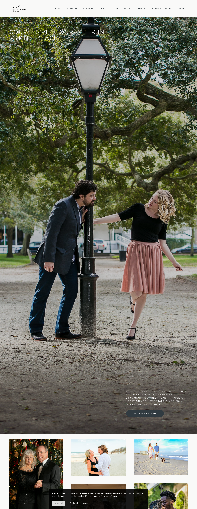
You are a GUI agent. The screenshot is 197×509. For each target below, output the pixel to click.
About (59, 8)
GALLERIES (128, 8)
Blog (115, 8)
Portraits (89, 8)
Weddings (73, 8)
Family (104, 8)
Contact (182, 8)
